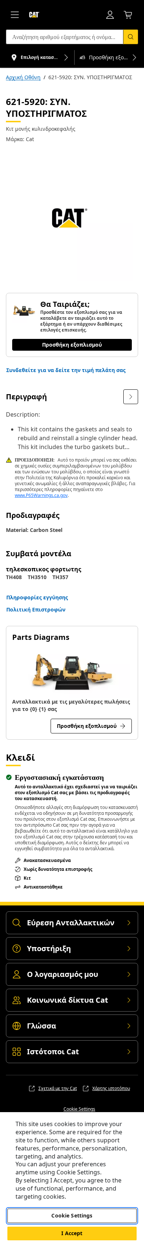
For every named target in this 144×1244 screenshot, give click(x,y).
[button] (66, 370)
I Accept (71, 1233)
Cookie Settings (79, 1109)
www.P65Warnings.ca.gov (41, 495)
